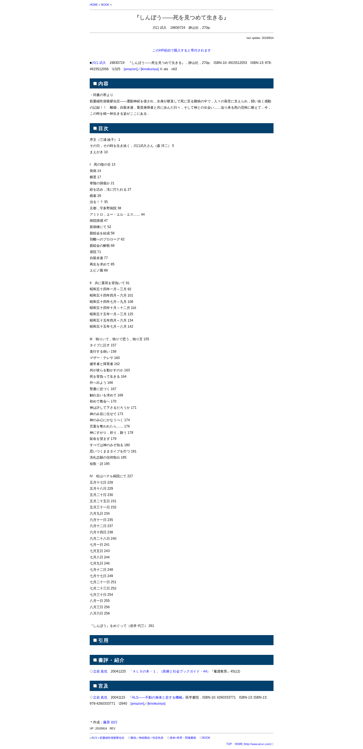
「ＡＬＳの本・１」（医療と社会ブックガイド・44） (169, 671)
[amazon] (130, 69)
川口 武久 (99, 63)
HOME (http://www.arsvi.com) (253, 744)
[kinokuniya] (150, 69)
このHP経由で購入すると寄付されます (181, 50)
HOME (94, 4)
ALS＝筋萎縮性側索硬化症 (108, 737)
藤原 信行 (110, 722)
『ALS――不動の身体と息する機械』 (157, 697)
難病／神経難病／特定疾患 (147, 737)
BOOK (105, 4)
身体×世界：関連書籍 (183, 737)
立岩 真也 (100, 671)
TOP (229, 744)
